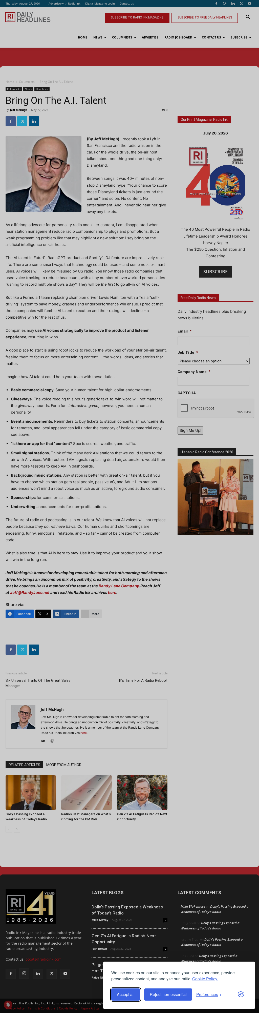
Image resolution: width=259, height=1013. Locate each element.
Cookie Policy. (205, 979)
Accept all (126, 994)
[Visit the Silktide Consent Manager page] (241, 994)
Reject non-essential (168, 994)
